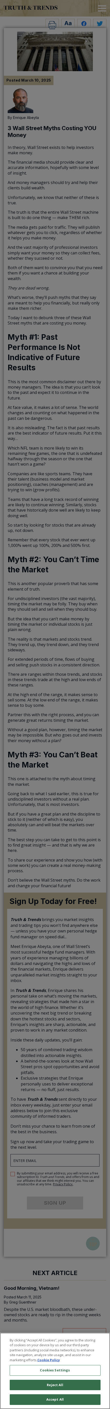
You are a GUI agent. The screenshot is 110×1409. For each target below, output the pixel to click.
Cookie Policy (48, 1360)
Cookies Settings (55, 1370)
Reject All (55, 1385)
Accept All (55, 1399)
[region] (55, 1371)
